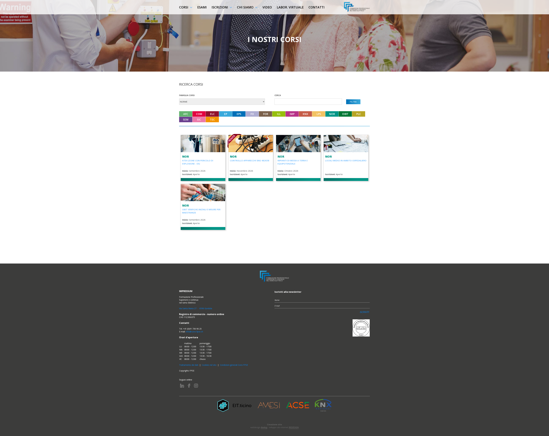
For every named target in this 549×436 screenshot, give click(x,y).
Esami (202, 7)
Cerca (277, 95)
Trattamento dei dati (188, 365)
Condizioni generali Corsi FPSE (234, 365)
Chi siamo (245, 7)
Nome (276, 300)
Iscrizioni (220, 7)
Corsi (183, 7)
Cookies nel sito (209, 365)
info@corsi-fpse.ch (194, 331)
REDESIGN (294, 427)
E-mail (277, 306)
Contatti (317, 7)
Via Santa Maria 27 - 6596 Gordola (195, 308)
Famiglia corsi (187, 95)
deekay (264, 427)
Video (267, 7)
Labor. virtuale (290, 7)
